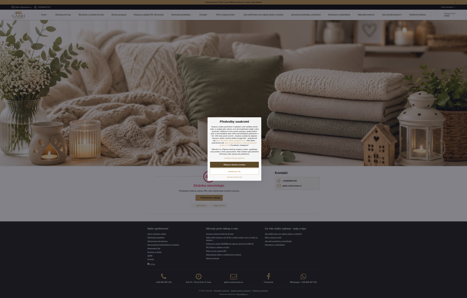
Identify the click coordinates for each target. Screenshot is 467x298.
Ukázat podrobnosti (234, 177)
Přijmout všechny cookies (234, 165)
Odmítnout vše (234, 172)
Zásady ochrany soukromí (234, 158)
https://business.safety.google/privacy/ (230, 140)
